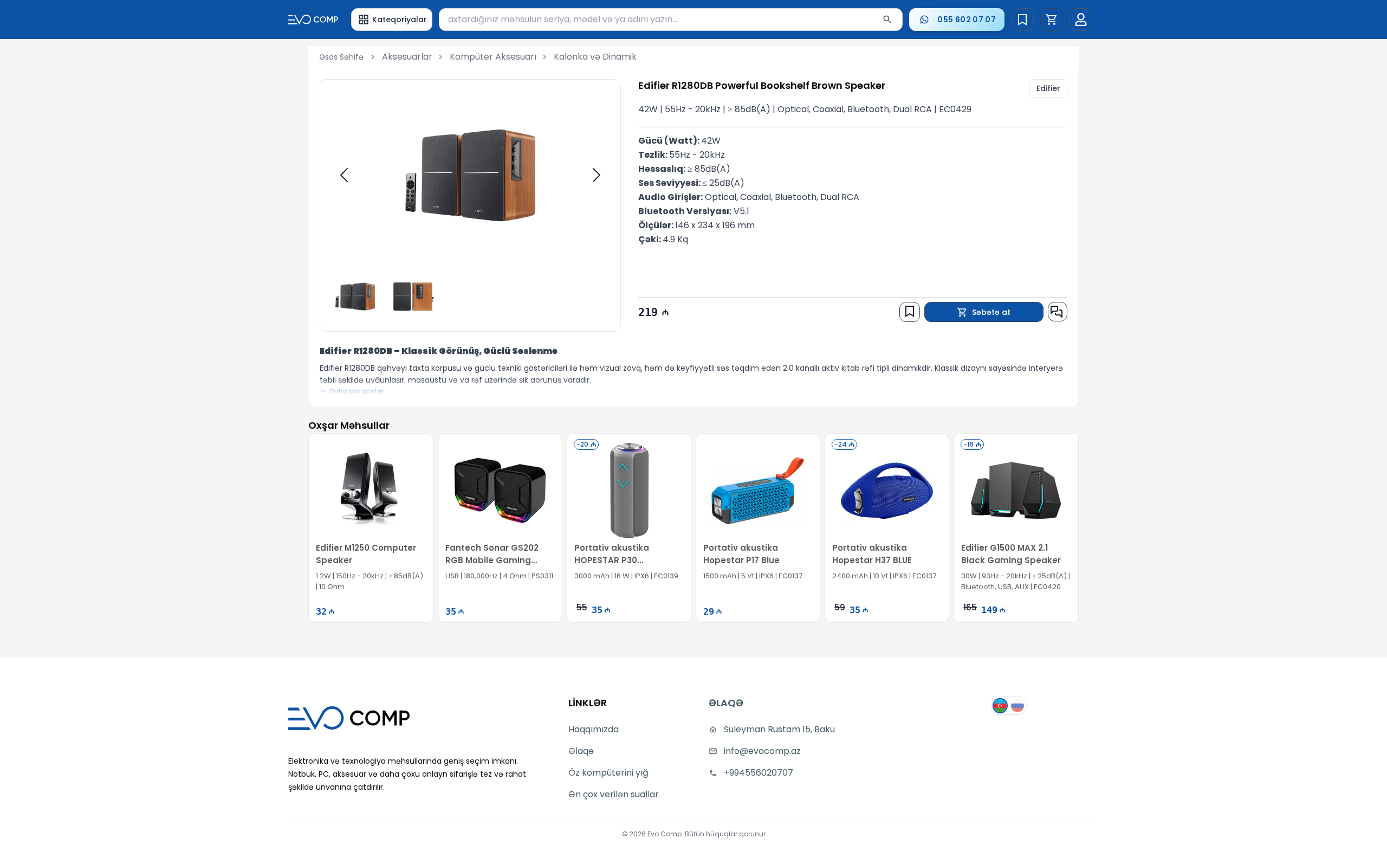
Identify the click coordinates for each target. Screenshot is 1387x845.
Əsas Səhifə (341, 56)
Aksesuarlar (407, 56)
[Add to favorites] (909, 311)
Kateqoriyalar (399, 19)
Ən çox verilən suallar (613, 794)
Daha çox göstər (356, 391)
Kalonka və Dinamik (595, 56)
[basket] (1051, 19)
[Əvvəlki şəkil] (344, 175)
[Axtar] (887, 19)
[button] (1051, 19)
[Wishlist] (1022, 19)
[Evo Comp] (313, 19)
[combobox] (671, 19)
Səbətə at (991, 312)
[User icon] (1081, 19)
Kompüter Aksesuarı (493, 56)
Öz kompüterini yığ (608, 772)
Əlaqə (581, 751)
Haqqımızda (593, 729)
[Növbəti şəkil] (597, 175)
